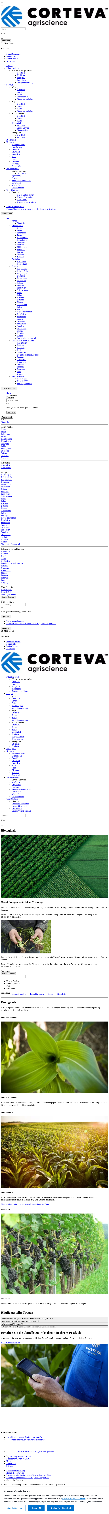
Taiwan (20, 252)
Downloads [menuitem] (16, 183)
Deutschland (7, 214)
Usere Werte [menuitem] (22, 200)
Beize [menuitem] (19, 94)
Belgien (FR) (22, 269)
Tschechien (21, 328)
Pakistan (20, 245)
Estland (20, 283)
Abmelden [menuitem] (10, 61)
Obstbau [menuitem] (15, 161)
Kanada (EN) (22, 379)
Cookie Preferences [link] (14, 1480)
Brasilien (20, 347)
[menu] (2, 5)
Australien (16, 259)
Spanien (20, 326)
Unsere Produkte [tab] (19, 994)
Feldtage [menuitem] (15, 178)
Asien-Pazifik (17, 225)
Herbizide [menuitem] (21, 75)
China (19, 228)
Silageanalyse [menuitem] (22, 130)
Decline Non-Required (61, 1508)
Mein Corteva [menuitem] (12, 59)
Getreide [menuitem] (15, 149)
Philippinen (22, 247)
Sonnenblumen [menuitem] (18, 113)
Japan (19, 235)
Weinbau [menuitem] (15, 164)
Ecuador (20, 357)
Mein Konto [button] (7, 43)
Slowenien (21, 324)
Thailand (20, 254)
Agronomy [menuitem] (16, 176)
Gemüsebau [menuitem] (17, 147)
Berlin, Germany (8, 597)
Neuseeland (22, 264)
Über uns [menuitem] (15, 192)
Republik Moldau (24, 312)
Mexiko (20, 364)
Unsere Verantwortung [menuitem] (26, 202)
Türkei (20, 331)
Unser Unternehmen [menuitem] (25, 195)
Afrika (14, 221)
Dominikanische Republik (28, 355)
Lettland (20, 300)
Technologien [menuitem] (22, 97)
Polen (19, 307)
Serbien (20, 319)
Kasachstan (22, 240)
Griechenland (22, 290)
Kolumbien (21, 362)
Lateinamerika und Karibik (23, 340)
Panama (20, 367)
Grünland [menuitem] (16, 152)
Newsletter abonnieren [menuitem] (21, 180)
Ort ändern (13, 395)
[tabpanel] (54, 1152)
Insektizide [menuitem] (21, 80)
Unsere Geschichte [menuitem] (25, 197)
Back (8, 218)
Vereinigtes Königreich (26, 338)
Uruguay (20, 374)
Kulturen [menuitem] (10, 142)
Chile (19, 350)
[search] (2, 38)
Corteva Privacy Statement (73, 1499)
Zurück (9, 65)
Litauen (20, 302)
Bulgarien (21, 276)
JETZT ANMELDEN (10, 1343)
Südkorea (21, 249)
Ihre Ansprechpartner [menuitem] (15, 206)
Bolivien (20, 345)
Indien (19, 230)
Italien (19, 295)
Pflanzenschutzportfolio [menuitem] (22, 70)
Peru (19, 371)
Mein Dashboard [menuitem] (13, 54)
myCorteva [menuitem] (21, 173)
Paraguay (21, 369)
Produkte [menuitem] (21, 125)
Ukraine (20, 333)
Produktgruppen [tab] (37, 994)
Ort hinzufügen (7, 602)
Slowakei (21, 321)
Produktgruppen (13, 983)
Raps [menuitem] (14, 101)
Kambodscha (22, 237)
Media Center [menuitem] (17, 185)
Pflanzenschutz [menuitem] (12, 68)
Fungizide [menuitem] (21, 77)
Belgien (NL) (22, 271)
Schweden (21, 316)
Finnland (20, 285)
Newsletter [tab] (61, 994)
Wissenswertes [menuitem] (12, 168)
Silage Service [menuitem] (23, 128)
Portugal (20, 309)
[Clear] (7, 403)
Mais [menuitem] (14, 87)
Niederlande (22, 304)
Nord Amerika (18, 376)
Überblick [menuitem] (21, 73)
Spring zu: (5, 971)
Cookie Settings (14, 1508)
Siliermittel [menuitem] (16, 123)
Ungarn (20, 336)
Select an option (8, 974)
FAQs (8, 986)
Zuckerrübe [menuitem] (16, 166)
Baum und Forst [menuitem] (18, 144)
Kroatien (20, 297)
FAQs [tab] (50, 994)
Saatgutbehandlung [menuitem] (25, 82)
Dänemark (21, 280)
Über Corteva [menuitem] (12, 190)
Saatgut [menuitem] (9, 85)
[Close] (2, 600)
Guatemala (21, 359)
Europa (15, 266)
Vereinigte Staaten (24, 383)
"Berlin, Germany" (9, 388)
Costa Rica (21, 352)
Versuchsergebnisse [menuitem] (25, 99)
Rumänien (21, 314)
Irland (19, 292)
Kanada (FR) (22, 381)
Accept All (36, 1508)
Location (10, 398)
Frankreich (21, 288)
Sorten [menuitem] (19, 92)
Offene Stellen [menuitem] (18, 188)
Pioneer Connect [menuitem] (31, 209)
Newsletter (10, 988)
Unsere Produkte (13, 981)
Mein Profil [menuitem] (11, 56)
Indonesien (21, 233)
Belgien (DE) (22, 273)
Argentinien (22, 343)
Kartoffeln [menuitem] (16, 154)
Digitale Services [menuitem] (19, 171)
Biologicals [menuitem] (16, 132)
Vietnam (20, 257)
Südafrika (21, 223)
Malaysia (21, 242)
